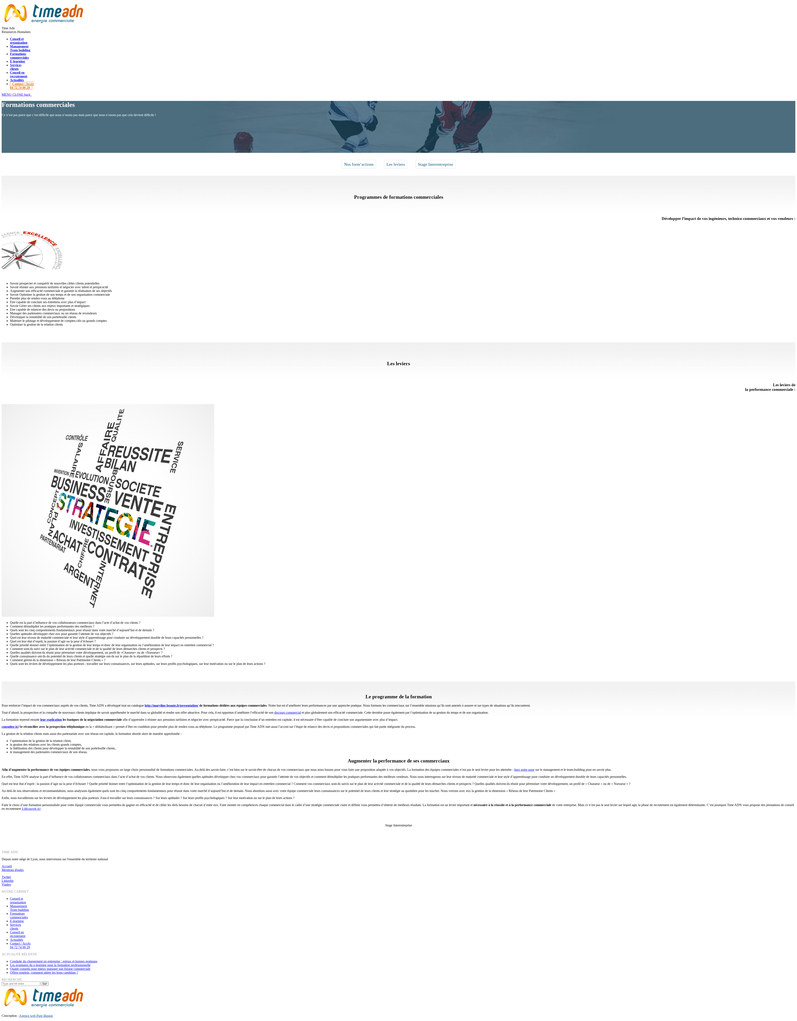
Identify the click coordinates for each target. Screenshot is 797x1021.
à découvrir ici (31, 808)
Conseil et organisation (18, 900)
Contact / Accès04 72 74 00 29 (20, 945)
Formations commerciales (19, 915)
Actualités (16, 939)
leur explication (51, 719)
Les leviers (395, 164)
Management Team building (19, 908)
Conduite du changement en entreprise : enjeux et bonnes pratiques (53, 961)
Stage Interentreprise (435, 164)
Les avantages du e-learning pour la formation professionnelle (50, 965)
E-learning (17, 921)
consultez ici (10, 726)
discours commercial (287, 712)
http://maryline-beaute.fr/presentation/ (171, 705)
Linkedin (7, 880)
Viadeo (6, 884)
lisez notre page (524, 769)
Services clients (15, 926)
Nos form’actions (359, 164)
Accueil (7, 866)
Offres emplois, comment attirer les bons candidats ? (44, 972)
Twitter (6, 877)
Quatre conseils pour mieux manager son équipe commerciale (50, 969)
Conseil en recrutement (17, 934)
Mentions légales (13, 870)
